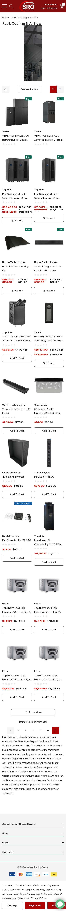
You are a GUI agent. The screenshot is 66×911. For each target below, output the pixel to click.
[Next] (55, 730)
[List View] (60, 89)
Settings (12, 905)
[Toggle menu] (4, 6)
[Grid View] (53, 89)
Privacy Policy (38, 898)
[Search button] (11, 6)
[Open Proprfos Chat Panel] (60, 904)
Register (53, 7)
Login (44, 7)
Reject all (35, 905)
